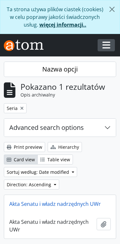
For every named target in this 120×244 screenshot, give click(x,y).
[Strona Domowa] (26, 45)
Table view (58, 159)
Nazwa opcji (60, 69)
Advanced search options (46, 127)
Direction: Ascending (29, 184)
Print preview (27, 147)
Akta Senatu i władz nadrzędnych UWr (55, 203)
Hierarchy (68, 147)
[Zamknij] (112, 9)
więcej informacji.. (62, 24)
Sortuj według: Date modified (38, 172)
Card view (23, 159)
